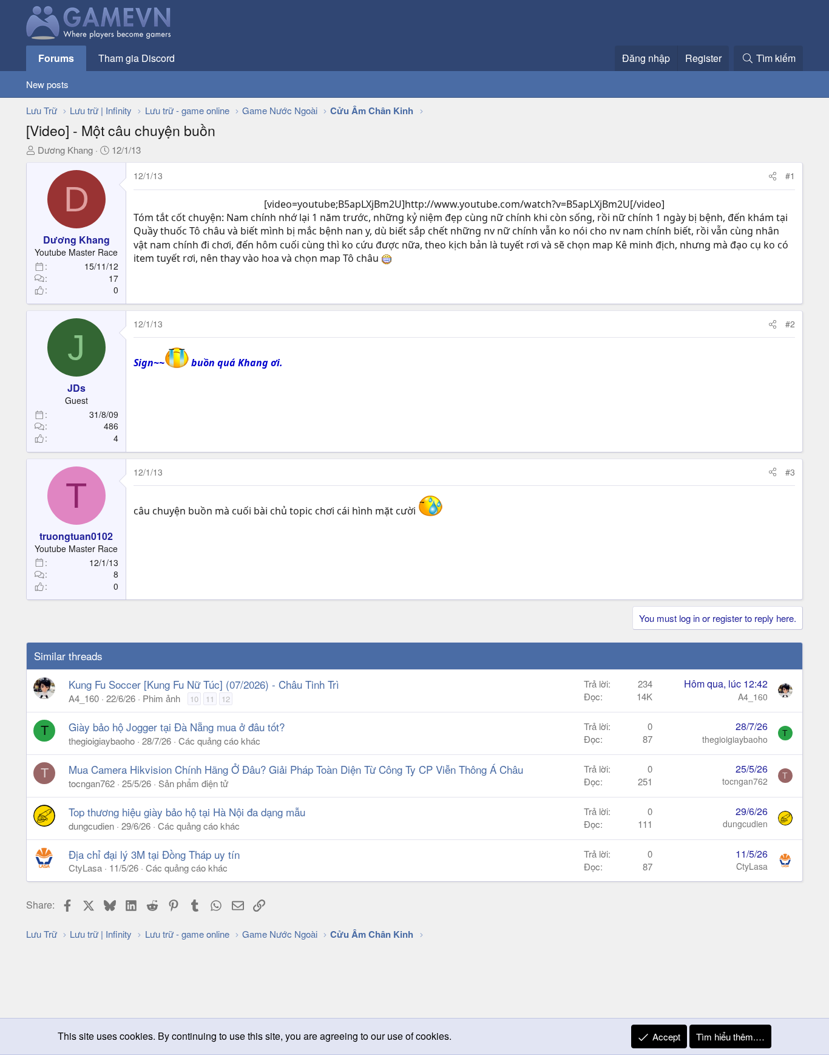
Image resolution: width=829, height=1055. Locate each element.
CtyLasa (85, 867)
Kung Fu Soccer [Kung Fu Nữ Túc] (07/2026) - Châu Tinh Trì (204, 684)
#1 (790, 175)
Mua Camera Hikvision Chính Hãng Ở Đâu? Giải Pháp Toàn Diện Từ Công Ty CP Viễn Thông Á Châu (296, 769)
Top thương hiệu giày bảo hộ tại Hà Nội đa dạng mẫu (187, 811)
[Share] (772, 176)
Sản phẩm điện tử (193, 783)
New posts (47, 84)
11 (210, 699)
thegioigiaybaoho (102, 740)
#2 (790, 324)
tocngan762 (92, 783)
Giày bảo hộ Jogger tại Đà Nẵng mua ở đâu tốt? (177, 726)
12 (226, 699)
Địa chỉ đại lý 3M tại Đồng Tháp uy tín (154, 854)
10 (194, 699)
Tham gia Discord (136, 58)
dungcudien (91, 825)
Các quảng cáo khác (219, 740)
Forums (56, 58)
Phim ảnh (161, 698)
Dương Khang (65, 149)
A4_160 (84, 698)
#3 (790, 472)
